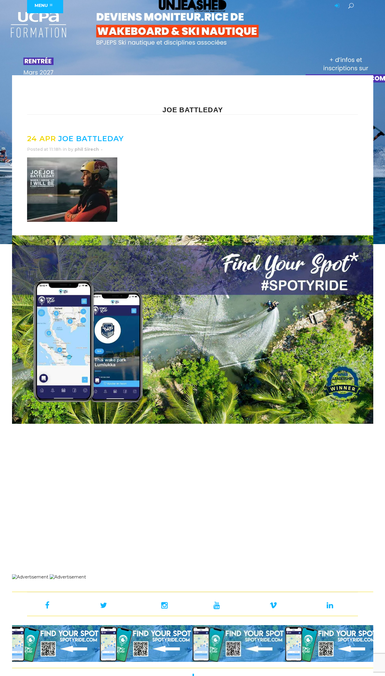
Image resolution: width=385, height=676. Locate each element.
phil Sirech (87, 149)
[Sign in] (336, 6)
